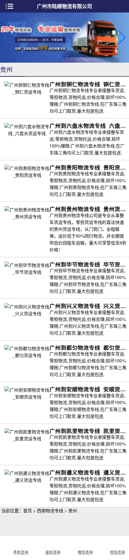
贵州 (72, 510)
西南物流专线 (50, 510)
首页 (27, 510)
